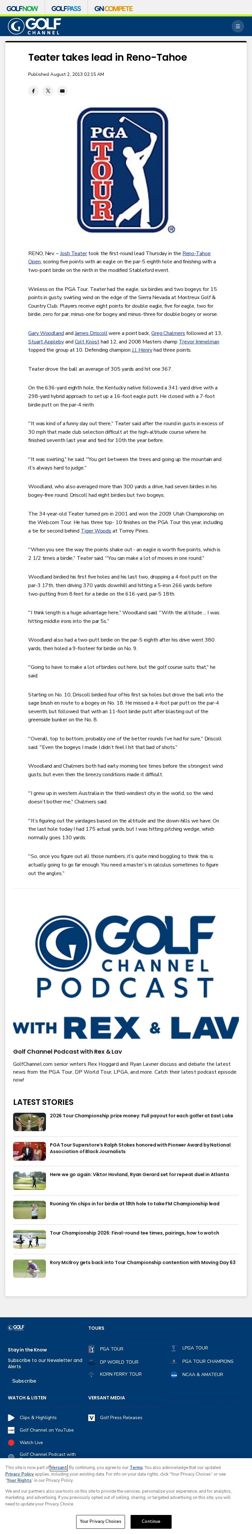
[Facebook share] (33, 91)
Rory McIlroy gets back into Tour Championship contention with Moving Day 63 (143, 1263)
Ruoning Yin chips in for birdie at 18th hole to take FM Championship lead (135, 1204)
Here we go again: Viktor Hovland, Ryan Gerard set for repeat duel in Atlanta (139, 1175)
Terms (136, 1468)
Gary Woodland (46, 333)
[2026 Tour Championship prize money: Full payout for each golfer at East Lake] (29, 1122)
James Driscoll (91, 333)
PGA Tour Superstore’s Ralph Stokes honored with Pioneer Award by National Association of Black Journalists (140, 1148)
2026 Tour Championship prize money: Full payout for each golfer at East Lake (141, 1116)
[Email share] (62, 91)
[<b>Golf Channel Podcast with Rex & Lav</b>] (126, 978)
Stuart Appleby (46, 341)
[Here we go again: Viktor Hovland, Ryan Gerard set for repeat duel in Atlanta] (29, 1181)
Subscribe (24, 1381)
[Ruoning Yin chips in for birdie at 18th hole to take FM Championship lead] (29, 1210)
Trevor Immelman (199, 341)
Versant (59, 1468)
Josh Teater (73, 253)
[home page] (34, 26)
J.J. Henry (142, 350)
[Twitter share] (48, 91)
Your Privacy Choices (101, 1521)
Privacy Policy (19, 1474)
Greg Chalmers (168, 333)
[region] (126, 1496)
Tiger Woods (96, 531)
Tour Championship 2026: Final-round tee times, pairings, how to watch (134, 1233)
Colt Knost (87, 341)
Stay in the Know (27, 1350)
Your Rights (19, 1480)
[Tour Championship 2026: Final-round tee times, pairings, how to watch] (29, 1239)
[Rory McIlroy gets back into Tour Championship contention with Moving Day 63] (29, 1269)
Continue (151, 1521)
